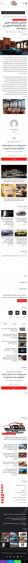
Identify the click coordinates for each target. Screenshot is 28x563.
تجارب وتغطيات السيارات (21, 485)
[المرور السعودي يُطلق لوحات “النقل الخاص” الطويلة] (22, 329)
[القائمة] (26, 4)
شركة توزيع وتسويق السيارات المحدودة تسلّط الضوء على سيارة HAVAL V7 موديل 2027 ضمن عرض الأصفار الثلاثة (10, 471)
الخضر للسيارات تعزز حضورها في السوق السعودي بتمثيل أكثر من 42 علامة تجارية (21, 220)
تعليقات (5, 324)
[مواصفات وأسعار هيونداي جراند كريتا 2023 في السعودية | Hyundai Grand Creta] (22, 336)
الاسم (25, 276)
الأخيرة (14, 324)
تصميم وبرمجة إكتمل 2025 (8, 553)
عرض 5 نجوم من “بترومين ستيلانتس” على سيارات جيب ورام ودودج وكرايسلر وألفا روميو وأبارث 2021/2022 (9, 358)
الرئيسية (24, 16)
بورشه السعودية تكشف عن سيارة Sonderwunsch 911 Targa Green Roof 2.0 (10, 463)
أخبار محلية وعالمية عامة (20, 492)
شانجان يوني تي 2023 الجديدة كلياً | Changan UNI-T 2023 (9, 342)
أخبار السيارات (18, 16)
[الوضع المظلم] (2, 4)
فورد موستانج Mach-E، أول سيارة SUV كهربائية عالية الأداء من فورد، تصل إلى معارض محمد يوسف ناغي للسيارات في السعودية (21, 240)
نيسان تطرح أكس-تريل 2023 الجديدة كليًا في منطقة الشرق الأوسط (10, 350)
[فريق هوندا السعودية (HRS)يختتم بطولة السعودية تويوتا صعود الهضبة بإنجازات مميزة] (23, 545)
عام (25, 488)
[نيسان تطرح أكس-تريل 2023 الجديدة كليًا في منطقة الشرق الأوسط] (22, 350)
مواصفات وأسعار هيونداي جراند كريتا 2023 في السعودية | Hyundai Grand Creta (9, 335)
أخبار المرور (24, 490)
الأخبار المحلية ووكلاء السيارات (9, 16)
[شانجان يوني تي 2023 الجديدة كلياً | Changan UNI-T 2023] (22, 344)
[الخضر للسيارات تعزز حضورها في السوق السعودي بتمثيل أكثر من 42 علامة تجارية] (21, 213)
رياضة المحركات (22, 502)
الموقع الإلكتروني (23, 289)
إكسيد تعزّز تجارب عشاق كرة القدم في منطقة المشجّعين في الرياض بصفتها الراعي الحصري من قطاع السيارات (7, 240)
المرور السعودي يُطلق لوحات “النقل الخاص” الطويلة (9, 329)
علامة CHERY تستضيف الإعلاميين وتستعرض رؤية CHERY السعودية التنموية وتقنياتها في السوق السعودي (10, 455)
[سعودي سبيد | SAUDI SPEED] (14, 3)
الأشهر (23, 324)
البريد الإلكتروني (23, 282)
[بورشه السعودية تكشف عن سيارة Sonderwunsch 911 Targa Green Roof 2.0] (23, 464)
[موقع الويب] (14, 132)
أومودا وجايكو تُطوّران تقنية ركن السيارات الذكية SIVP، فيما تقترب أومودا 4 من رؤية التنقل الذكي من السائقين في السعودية (9, 447)
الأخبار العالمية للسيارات (21, 500)
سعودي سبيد (22, 32)
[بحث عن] (23, 4)
